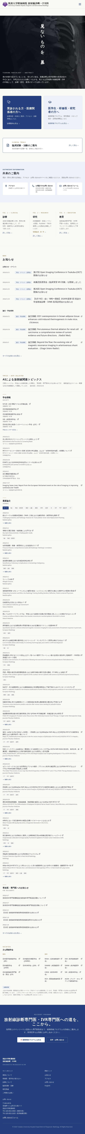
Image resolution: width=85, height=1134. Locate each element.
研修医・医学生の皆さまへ (12, 1078)
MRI (41, 508)
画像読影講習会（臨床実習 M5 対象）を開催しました (57, 282)
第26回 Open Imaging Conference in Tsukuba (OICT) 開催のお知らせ (57, 290)
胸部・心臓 (29, 508)
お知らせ (48, 1075)
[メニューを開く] (79, 4)
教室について (7, 1075)
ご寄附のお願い (8, 1093)
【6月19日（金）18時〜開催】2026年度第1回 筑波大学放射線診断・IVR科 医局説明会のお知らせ (57, 300)
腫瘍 (36, 508)
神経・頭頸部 (19, 508)
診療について (7, 1082)
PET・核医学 (63, 508)
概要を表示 (8, 523)
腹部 (46, 508)
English (47, 1086)
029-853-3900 (11, 1111)
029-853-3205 (11, 1113)
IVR (56, 508)
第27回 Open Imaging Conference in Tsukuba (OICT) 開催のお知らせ (57, 274)
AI (51, 508)
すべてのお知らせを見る (12, 356)
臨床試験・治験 (8, 1086)
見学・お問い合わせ (57, 1040)
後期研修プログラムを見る (32, 1040)
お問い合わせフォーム (10, 1117)
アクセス (48, 1078)
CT (70, 508)
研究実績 (6, 1089)
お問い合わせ (49, 1082)
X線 (11, 508)
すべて (6, 508)
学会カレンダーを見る (10, 430)
